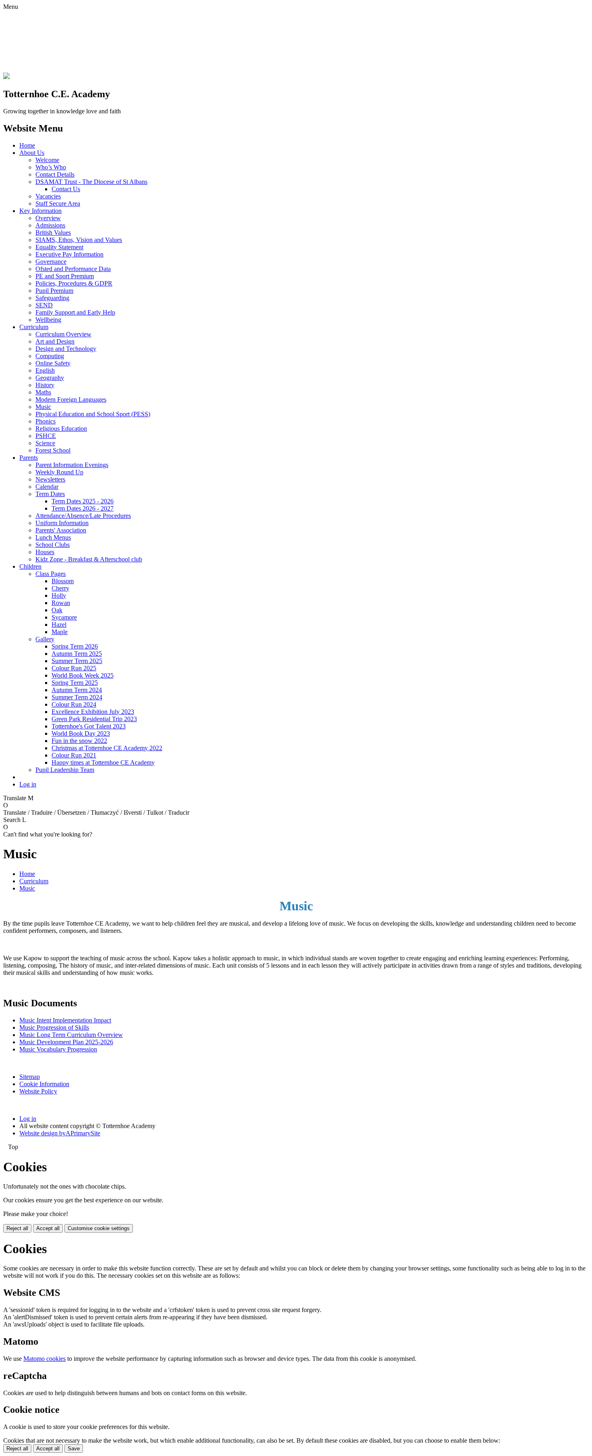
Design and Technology (65, 348)
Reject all (17, 1228)
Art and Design (55, 341)
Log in (27, 784)
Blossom (63, 581)
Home (27, 145)
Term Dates (50, 493)
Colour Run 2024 (74, 704)
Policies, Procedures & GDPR (73, 283)
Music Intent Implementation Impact (65, 1020)
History (44, 385)
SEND (44, 305)
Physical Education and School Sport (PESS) (92, 414)
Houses (44, 552)
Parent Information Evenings (71, 464)
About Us (31, 152)
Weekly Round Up (59, 472)
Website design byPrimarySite (59, 1133)
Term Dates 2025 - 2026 (83, 501)
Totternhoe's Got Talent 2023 (89, 726)
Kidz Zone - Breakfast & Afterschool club (88, 559)
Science (45, 443)
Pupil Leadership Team (64, 769)
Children (30, 566)
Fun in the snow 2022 (79, 740)
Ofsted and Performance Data (73, 268)
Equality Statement (59, 247)
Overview (48, 218)
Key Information (40, 210)
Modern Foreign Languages (70, 399)
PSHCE (45, 435)
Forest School (52, 450)
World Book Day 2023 (81, 733)
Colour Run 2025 (74, 668)
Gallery (44, 639)
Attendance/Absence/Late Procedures (83, 515)
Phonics (45, 421)
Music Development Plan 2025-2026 (66, 1042)
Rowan (61, 602)
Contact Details (55, 174)
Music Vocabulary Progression (58, 1049)
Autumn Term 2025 (77, 653)
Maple (60, 631)
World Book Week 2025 (83, 675)
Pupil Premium (54, 290)
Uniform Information (62, 522)
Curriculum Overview (63, 334)
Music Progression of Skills (54, 1027)
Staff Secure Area (57, 203)
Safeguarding (52, 297)
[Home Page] (6, 76)
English (45, 370)
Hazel (59, 624)
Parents (28, 457)
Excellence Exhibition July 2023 (93, 711)
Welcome (47, 159)
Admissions (50, 225)
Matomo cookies (44, 1358)
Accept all (48, 1228)
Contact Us (66, 189)
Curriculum (33, 326)
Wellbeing (48, 319)
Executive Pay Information (69, 254)
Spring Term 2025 (75, 682)
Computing (49, 356)
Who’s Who (50, 167)
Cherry (60, 588)
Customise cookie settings (99, 1228)
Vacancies (48, 196)
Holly (59, 595)
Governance (50, 261)
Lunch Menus (53, 537)
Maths (43, 392)
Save (74, 1449)
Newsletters (50, 479)
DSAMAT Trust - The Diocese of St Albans (91, 181)
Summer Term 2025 (77, 660)
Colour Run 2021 (74, 755)
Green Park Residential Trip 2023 (94, 718)
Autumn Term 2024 (77, 689)
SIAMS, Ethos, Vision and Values (78, 239)
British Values (53, 232)
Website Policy (38, 1091)
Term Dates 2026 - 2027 (83, 508)
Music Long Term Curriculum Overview (71, 1034)
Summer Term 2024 (77, 697)
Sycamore (64, 617)
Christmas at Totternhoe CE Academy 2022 (107, 748)
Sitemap (29, 1076)
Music (43, 406)
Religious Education (61, 428)
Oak (57, 610)
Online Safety (52, 363)
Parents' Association (60, 530)
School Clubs (52, 544)
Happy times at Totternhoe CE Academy (103, 762)
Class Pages (50, 573)
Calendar (46, 486)
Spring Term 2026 (75, 646)
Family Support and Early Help (75, 312)
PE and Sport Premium (64, 276)
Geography (49, 377)
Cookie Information (44, 1084)
